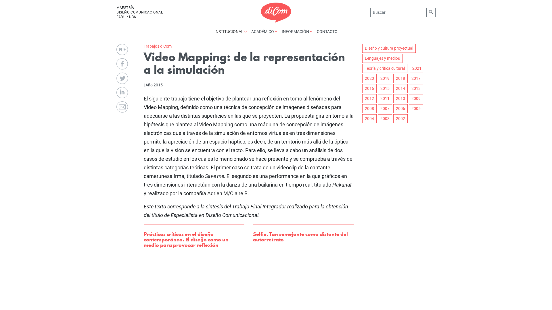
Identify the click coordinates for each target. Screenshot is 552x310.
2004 (369, 118)
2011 (385, 98)
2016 (369, 88)
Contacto (327, 31)
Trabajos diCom (158, 46)
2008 (369, 108)
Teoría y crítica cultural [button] (385, 68)
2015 (385, 88)
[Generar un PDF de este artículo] (122, 49)
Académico (263, 31)
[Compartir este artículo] (122, 64)
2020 (369, 78)
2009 (416, 98)
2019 (385, 78)
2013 (416, 88)
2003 (385, 118)
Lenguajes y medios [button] (382, 58)
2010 (400, 98)
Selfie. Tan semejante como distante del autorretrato (300, 236)
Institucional (229, 31)
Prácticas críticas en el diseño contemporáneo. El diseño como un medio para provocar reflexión (186, 239)
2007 (385, 108)
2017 (416, 78)
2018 (400, 78)
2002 (400, 118)
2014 (400, 88)
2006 (400, 108)
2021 (416, 68)
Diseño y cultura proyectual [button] (389, 48)
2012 (369, 98)
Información (296, 31)
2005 (416, 108)
